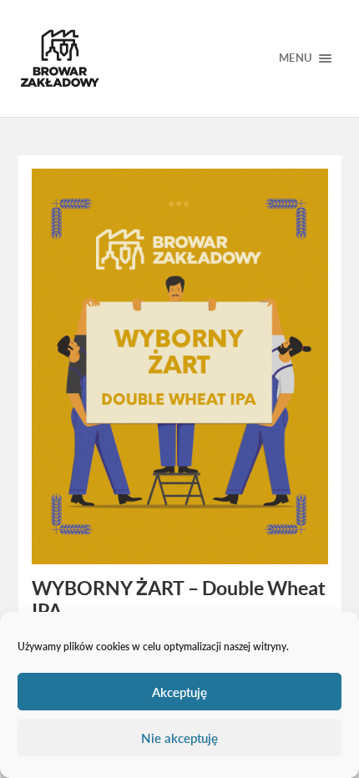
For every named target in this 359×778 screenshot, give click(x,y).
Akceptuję (179, 692)
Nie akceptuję (179, 737)
